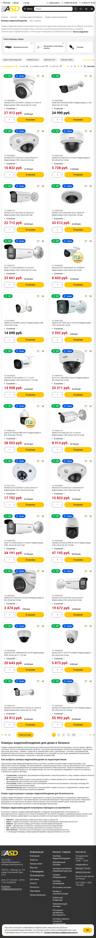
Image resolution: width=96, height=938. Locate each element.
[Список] (81, 66)
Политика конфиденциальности (11, 887)
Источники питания (62, 887)
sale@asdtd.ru (54, 3)
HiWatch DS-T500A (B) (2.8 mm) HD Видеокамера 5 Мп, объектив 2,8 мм (71, 324)
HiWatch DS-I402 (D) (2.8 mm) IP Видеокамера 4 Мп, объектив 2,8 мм (71, 159)
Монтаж (34, 867)
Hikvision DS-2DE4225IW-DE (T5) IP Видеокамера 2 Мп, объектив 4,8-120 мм (71, 544)
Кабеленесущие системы (60, 905)
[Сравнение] (86, 8)
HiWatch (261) (32, 60)
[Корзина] (91, 8)
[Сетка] (78, 66)
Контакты (34, 887)
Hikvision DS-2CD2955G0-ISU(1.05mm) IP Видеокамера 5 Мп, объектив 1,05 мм (68, 214)
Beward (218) (49, 60)
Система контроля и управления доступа (62, 869)
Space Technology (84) (12, 60)
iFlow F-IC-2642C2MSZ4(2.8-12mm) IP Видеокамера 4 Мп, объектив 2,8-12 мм (20, 269)
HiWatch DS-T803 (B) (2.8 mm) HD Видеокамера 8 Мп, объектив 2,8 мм (24, 599)
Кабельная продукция (58, 898)
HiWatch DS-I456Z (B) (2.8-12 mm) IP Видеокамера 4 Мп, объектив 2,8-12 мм (68, 434)
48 (75, 66)
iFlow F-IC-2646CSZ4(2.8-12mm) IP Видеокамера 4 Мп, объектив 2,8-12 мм (23, 544)
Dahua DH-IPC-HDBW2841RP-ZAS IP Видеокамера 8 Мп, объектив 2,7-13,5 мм (24, 654)
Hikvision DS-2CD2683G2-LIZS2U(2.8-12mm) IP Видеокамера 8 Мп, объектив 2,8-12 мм (22, 709)
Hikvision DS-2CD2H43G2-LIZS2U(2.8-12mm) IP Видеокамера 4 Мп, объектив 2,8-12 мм (22, 104)
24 (68, 66)
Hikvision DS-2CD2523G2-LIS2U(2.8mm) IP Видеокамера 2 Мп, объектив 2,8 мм (21, 159)
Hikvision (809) (67, 60)
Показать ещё (89, 60)
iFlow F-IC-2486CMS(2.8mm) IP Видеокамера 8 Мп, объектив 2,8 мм (70, 379)
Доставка (34, 879)
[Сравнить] (43, 76)
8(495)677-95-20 (83, 868)
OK (87, 930)
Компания (34, 856)
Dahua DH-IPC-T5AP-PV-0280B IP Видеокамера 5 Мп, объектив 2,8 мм (71, 654)
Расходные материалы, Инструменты (59, 912)
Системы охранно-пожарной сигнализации (61, 921)
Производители (37, 875)
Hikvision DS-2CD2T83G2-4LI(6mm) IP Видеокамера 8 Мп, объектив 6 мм (19, 214)
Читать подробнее (80, 32)
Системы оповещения (58, 882)
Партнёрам (35, 891)
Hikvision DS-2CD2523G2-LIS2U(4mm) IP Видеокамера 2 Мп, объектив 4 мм (68, 489)
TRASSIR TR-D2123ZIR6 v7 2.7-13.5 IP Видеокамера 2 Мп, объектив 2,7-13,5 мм (21, 379)
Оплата (33, 883)
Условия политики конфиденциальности (61, 932)
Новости (34, 860)
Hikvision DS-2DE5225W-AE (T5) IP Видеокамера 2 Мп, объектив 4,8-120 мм (72, 709)
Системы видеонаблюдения (61, 857)
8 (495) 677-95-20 (88, 3)
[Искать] (76, 9)
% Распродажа (37, 871)
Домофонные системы (59, 863)
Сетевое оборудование (59, 876)
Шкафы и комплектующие (60, 892)
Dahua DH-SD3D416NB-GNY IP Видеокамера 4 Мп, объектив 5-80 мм (22, 434)
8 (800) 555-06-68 (70, 3)
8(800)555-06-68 (83, 872)
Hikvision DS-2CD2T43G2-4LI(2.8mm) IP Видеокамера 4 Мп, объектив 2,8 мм (67, 599)
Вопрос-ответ (36, 864)
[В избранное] (38, 76)
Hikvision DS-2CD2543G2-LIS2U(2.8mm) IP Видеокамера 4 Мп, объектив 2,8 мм (21, 489)
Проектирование (38, 895)
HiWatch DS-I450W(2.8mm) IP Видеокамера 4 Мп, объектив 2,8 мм (24, 324)
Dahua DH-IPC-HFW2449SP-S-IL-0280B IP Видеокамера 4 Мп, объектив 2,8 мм (68, 269)
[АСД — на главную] (10, 8)
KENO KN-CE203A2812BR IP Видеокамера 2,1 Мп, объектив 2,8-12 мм (72, 104)
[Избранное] (80, 8)
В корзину (30, 119)
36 (71, 66)
